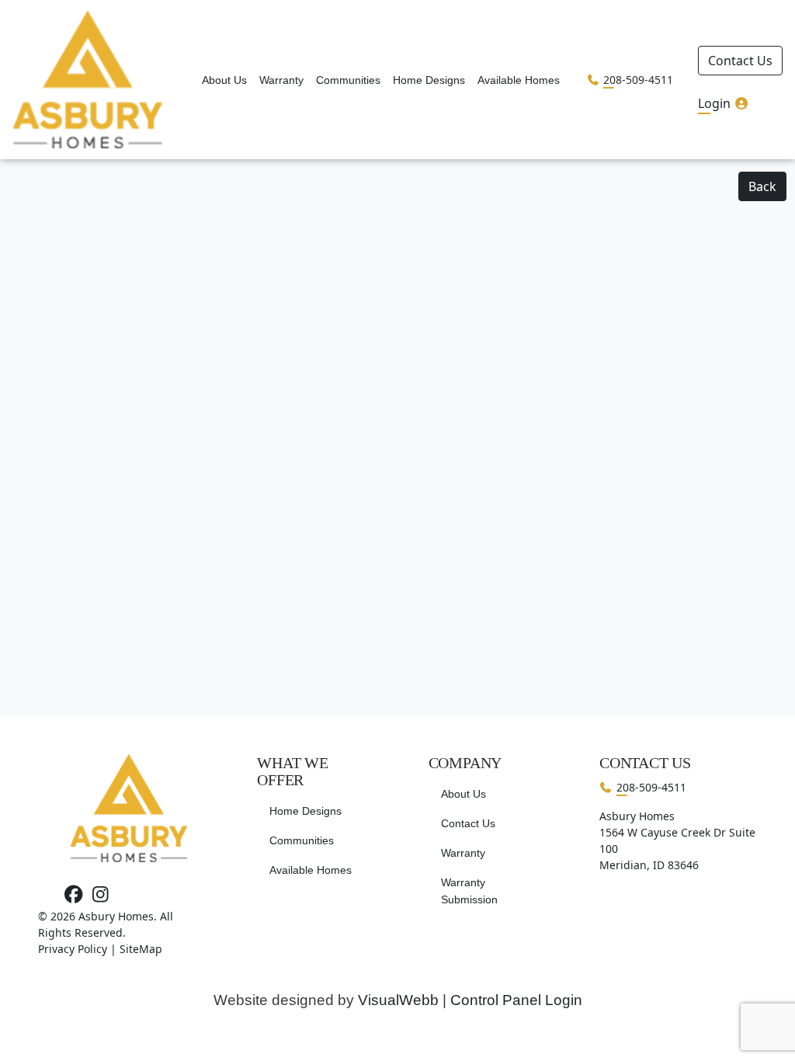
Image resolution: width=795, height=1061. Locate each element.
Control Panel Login (516, 1000)
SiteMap (141, 948)
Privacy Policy (72, 948)
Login (716, 103)
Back (762, 186)
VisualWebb (398, 1000)
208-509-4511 (638, 79)
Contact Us (740, 60)
